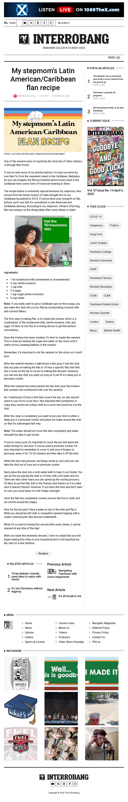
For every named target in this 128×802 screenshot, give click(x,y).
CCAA (107, 295)
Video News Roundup (70, 641)
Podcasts (63, 637)
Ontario (110, 321)
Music (93, 330)
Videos (62, 632)
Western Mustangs (101, 286)
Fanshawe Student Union (104, 304)
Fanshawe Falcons (101, 278)
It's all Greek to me (70, 596)
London (94, 321)
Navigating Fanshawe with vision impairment (62, 573)
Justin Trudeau (98, 243)
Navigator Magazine (103, 623)
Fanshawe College (100, 251)
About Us (63, 627)
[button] (114, 57)
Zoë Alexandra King (26, 96)
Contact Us (97, 637)
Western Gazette (100, 313)
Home (27, 623)
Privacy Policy (99, 632)
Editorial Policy (100, 627)
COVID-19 (96, 216)
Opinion (28, 632)
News (27, 627)
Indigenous (96, 225)
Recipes (43, 553)
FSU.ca (95, 641)
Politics (114, 225)
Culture (43, 96)
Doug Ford (96, 234)
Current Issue (65, 623)
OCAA (93, 295)
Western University (101, 260)
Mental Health (112, 330)
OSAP (93, 269)
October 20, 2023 (61, 96)
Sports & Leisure (34, 641)
